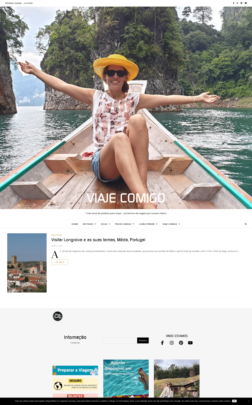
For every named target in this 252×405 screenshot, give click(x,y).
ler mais (60, 262)
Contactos (75, 342)
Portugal (56, 235)
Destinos (88, 224)
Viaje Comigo (126, 198)
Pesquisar (143, 340)
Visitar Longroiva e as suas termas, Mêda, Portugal (98, 240)
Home (75, 224)
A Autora (28, 3)
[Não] (248, 401)
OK (234, 401)
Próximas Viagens (13, 3)
